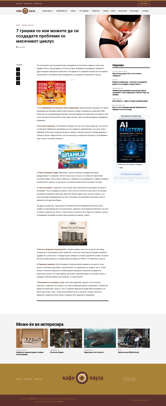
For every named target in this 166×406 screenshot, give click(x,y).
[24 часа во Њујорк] (66, 338)
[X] (18, 74)
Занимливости (116, 99)
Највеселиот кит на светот (94, 352)
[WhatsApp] (18, 83)
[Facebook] (18, 69)
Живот (18, 25)
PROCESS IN (33, 399)
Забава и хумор (21, 350)
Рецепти (115, 80)
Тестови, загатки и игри (119, 71)
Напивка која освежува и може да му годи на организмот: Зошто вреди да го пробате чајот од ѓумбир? (130, 92)
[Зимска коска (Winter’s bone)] (134, 338)
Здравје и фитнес (28, 25)
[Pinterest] (18, 78)
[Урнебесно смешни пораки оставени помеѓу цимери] (32, 338)
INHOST (60, 401)
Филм (119, 350)
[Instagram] (129, 379)
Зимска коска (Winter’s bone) (128, 352)
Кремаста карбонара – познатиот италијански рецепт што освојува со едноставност (129, 83)
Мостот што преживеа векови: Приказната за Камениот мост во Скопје (129, 108)
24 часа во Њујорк (56, 352)
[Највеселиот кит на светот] (100, 338)
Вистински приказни (118, 105)
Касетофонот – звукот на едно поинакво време (130, 101)
